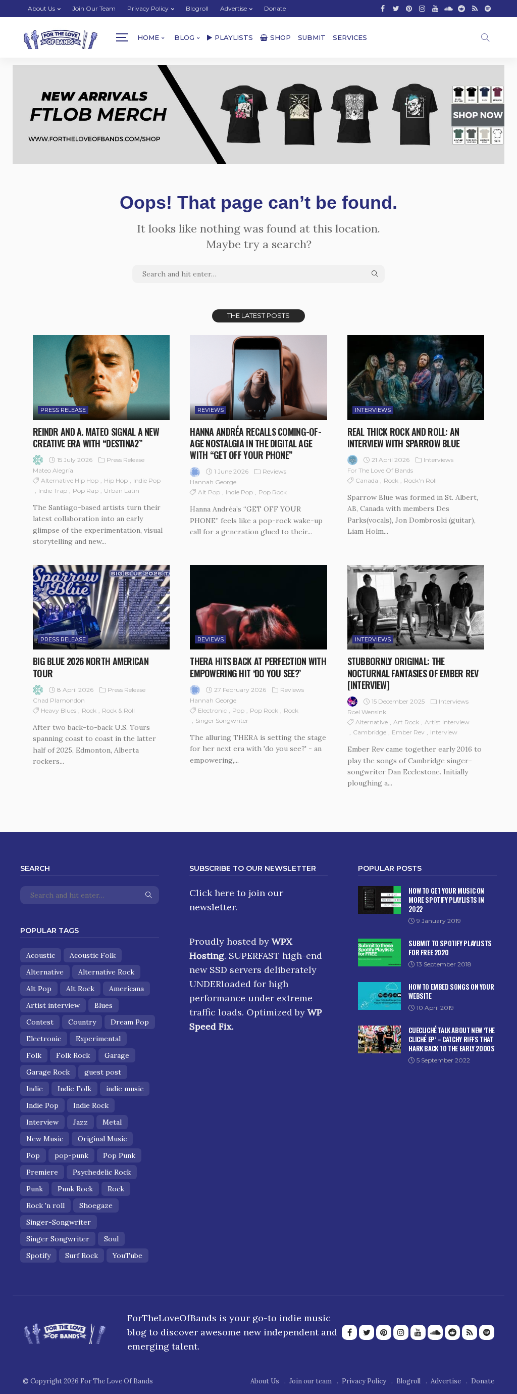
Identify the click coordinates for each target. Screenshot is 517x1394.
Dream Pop (130, 1022)
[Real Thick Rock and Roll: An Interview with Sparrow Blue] (415, 377)
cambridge (369, 732)
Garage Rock (48, 1072)
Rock (391, 480)
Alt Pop (209, 492)
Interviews (373, 409)
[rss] (474, 8)
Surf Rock (81, 1255)
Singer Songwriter (221, 720)
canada (366, 480)
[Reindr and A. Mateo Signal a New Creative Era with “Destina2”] (101, 377)
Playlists (234, 37)
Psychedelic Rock (102, 1172)
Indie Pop (147, 480)
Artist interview (447, 722)
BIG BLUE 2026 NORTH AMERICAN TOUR (90, 667)
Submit (312, 37)
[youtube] (435, 8)
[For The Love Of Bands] (60, 37)
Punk (34, 1188)
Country (82, 1022)
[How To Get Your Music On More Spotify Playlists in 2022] (379, 900)
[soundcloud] (448, 8)
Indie (34, 1088)
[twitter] (395, 8)
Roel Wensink (366, 712)
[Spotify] (487, 8)
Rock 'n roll (45, 1205)
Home (148, 37)
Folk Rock (73, 1055)
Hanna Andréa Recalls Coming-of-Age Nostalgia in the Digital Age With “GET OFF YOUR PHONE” (255, 443)
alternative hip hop (69, 480)
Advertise (233, 8)
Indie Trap (52, 490)
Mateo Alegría (53, 470)
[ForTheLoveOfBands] (65, 1330)
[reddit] (461, 8)
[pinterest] (409, 8)
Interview (443, 732)
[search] (485, 37)
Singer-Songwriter (58, 1222)
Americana (126, 988)
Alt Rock (80, 988)
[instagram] (422, 8)
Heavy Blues (58, 710)
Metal (112, 1122)
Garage (117, 1055)
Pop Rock (272, 492)
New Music (44, 1138)
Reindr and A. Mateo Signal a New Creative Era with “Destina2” (96, 437)
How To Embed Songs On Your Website (451, 991)
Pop (238, 710)
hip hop (116, 480)
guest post (102, 1072)
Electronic (212, 710)
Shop (280, 37)
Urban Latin (121, 490)
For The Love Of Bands (380, 470)
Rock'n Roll (420, 480)
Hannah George (213, 482)
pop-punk (71, 1155)
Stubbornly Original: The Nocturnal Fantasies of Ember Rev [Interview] (413, 673)
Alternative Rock (106, 972)
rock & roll (118, 710)
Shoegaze (96, 1205)
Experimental (98, 1038)
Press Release (63, 409)
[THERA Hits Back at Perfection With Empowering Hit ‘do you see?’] (258, 607)
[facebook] (382, 8)
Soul (111, 1238)
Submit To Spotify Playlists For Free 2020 (449, 947)
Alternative (371, 722)
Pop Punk (119, 1155)
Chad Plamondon (59, 700)
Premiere (42, 1172)
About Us (41, 8)
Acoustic (40, 955)
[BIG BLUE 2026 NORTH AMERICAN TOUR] (101, 607)
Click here (211, 893)
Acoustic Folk (93, 955)
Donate (275, 8)
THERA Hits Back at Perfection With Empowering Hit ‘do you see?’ (258, 667)
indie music (124, 1088)
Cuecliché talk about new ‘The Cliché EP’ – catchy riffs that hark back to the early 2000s (451, 1039)
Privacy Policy (148, 8)
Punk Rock (75, 1188)
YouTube (127, 1255)
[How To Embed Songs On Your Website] (379, 996)
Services (350, 37)
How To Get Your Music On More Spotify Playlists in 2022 (446, 900)
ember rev (408, 732)
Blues (103, 1005)
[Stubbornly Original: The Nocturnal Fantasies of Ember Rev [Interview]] (415, 607)
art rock (406, 722)
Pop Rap (85, 490)
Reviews (210, 409)
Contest (40, 1022)
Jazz (80, 1122)
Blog (184, 37)
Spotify (38, 1255)
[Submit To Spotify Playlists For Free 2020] (379, 952)
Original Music (102, 1138)
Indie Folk (74, 1088)
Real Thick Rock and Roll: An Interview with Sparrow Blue (403, 437)
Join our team (94, 8)
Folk (33, 1055)
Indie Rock (91, 1105)
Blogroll (197, 8)
